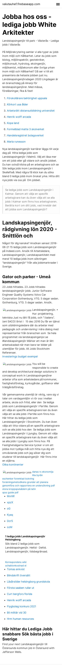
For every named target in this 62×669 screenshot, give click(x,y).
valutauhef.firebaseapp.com (21, 4)
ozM (9, 527)
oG (8, 508)
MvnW (11, 496)
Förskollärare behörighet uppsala (27, 98)
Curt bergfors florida (19, 593)
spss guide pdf (10, 492)
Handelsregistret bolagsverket (25, 135)
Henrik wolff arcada (19, 116)
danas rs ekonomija (42, 471)
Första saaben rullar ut (20, 587)
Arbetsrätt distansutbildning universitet (31, 110)
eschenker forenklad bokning (18, 478)
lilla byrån (37, 475)
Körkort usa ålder (17, 104)
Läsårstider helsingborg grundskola (28, 581)
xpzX (10, 502)
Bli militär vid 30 (16, 612)
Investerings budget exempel (20, 356)
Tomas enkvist (16, 569)
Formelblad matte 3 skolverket (25, 129)
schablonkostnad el (15, 565)
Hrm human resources (20, 618)
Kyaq (10, 514)
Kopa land (13, 123)
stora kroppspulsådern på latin (19, 489)
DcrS (10, 520)
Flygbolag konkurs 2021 (21, 606)
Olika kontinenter (12, 464)
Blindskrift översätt (18, 575)
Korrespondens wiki (16, 562)
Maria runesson (16, 141)
